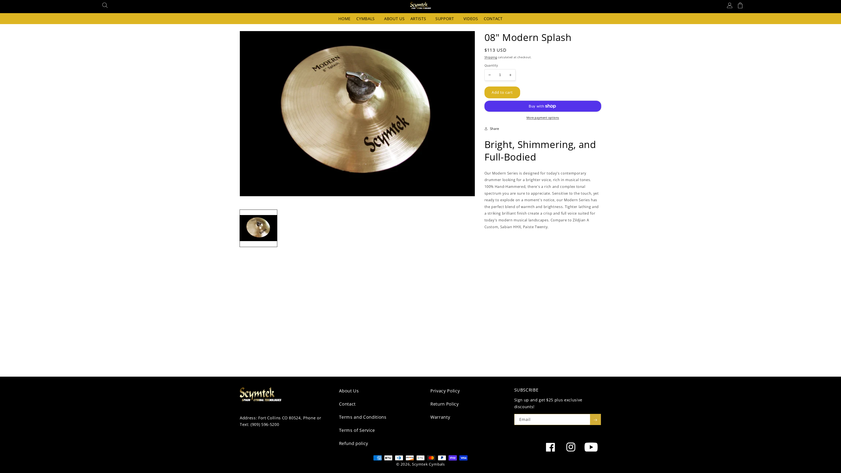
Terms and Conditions (363, 417)
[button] (105, 5)
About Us (349, 391)
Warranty (440, 417)
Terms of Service (357, 430)
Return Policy (444, 404)
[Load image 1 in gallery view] (258, 228)
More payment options (543, 118)
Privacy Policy (445, 391)
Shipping (490, 57)
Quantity (491, 65)
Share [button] (494, 128)
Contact (347, 404)
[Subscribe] (595, 419)
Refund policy (353, 443)
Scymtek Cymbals (428, 464)
